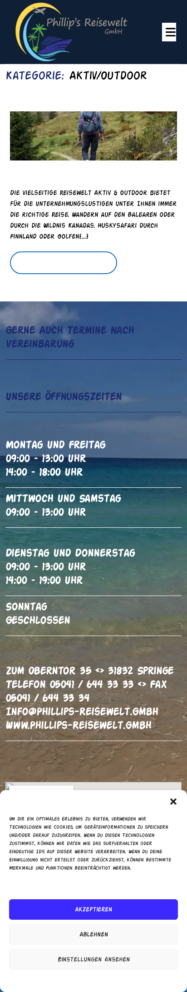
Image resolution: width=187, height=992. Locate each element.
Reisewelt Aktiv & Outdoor (79, 171)
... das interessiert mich (69, 267)
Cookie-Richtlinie (48, 980)
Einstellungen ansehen (94, 959)
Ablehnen (93, 934)
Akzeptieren (93, 909)
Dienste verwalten (91, 885)
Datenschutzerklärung (101, 980)
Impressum (146, 980)
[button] (173, 801)
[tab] (169, 32)
